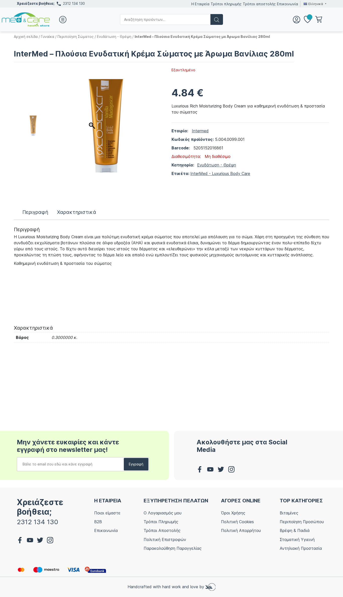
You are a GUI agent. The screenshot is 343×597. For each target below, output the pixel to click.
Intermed (200, 130)
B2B (98, 521)
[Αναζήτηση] (216, 19)
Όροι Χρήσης (233, 512)
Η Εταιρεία (200, 4)
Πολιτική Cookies (237, 521)
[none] (314, 4)
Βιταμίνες (289, 512)
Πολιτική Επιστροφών (165, 539)
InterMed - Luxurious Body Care (220, 173)
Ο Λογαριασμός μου (163, 512)
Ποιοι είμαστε (107, 512)
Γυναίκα (47, 36)
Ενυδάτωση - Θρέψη (114, 36)
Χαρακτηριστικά (76, 212)
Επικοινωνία (287, 4)
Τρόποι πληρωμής (226, 4)
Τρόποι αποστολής (259, 4)
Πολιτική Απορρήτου (241, 530)
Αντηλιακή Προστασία (301, 548)
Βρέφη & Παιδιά (295, 530)
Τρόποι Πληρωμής (161, 521)
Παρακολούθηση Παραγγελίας (173, 548)
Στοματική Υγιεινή (297, 539)
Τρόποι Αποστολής (162, 530)
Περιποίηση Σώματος (76, 36)
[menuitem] (314, 4)
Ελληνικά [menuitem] (315, 4)
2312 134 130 (74, 3)
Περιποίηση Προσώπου (302, 521)
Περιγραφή (35, 212)
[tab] (35, 212)
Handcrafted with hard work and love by (166, 586)
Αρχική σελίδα (26, 36)
